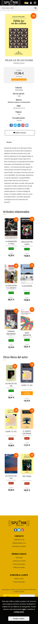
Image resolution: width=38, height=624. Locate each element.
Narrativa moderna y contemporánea (19, 102)
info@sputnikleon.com (19, 543)
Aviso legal (19, 557)
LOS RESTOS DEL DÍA (11, 385)
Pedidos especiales (19, 582)
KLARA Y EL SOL (27, 385)
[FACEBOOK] (15, 530)
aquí (23, 609)
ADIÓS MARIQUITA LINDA (27, 334)
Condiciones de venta (19, 561)
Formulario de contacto (19, 546)
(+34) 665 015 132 (19, 540)
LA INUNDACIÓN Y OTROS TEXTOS (11, 242)
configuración (19, 612)
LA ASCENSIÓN (27, 286)
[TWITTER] (19, 530)
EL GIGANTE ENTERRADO (27, 432)
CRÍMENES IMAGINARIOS (11, 332)
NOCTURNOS (27, 476)
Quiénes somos (19, 578)
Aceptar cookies (18, 619)
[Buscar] (35, 8)
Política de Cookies (19, 567)
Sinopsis (9, 142)
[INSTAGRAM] (22, 530)
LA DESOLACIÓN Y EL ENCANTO (11, 287)
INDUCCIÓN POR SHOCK (27, 243)
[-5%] (11, 228)
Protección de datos (19, 564)
